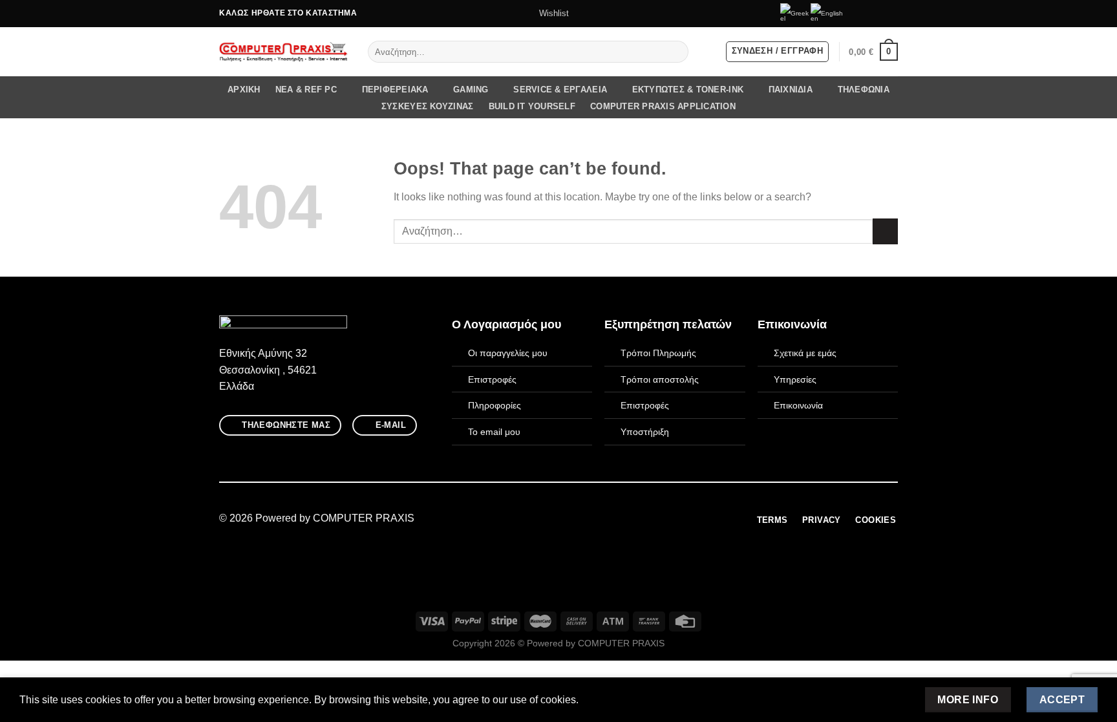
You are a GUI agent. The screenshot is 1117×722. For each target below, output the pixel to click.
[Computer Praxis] (283, 51)
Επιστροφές (492, 379)
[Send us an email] (879, 13)
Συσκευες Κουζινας (427, 106)
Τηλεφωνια (863, 89)
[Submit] (675, 52)
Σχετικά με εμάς (805, 353)
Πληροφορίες (494, 405)
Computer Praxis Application (663, 106)
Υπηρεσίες (795, 379)
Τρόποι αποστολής (660, 379)
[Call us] (891, 13)
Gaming (471, 89)
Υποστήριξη (645, 432)
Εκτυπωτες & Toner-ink (687, 89)
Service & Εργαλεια (560, 89)
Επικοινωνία (798, 405)
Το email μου (494, 432)
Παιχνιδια (791, 89)
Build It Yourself (532, 106)
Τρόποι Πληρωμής (658, 353)
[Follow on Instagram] (867, 13)
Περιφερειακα (395, 89)
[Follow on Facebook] (854, 13)
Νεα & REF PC (306, 89)
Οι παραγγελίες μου (508, 353)
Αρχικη (244, 89)
